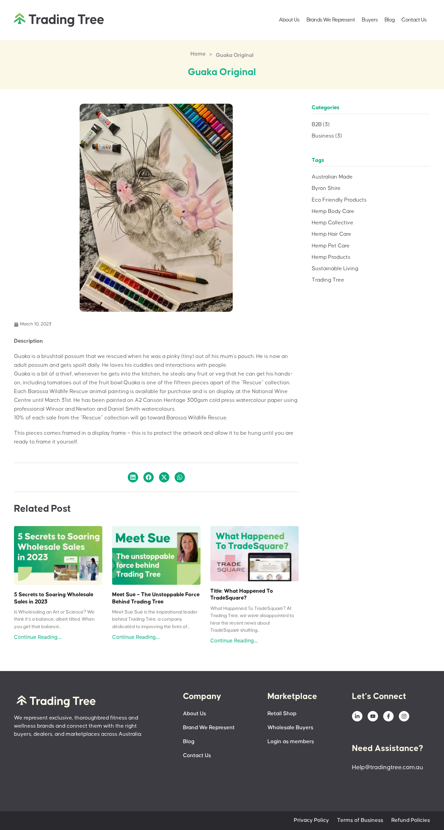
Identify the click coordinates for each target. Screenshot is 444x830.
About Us (289, 20)
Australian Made (332, 177)
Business (327, 136)
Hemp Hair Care (331, 234)
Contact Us (413, 20)
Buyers (370, 20)
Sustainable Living (335, 268)
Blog (390, 20)
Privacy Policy (311, 820)
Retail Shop (282, 714)
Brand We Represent (209, 728)
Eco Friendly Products (339, 200)
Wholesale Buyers (290, 728)
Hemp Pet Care (331, 246)
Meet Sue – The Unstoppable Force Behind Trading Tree (156, 598)
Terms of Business (360, 820)
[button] (133, 477)
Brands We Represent (331, 20)
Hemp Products (331, 257)
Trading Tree (328, 280)
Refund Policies (410, 820)
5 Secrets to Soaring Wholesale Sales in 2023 (53, 598)
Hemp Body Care (333, 211)
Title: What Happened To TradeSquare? (241, 594)
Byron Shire (326, 188)
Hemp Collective (332, 223)
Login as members (291, 741)
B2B (321, 124)
